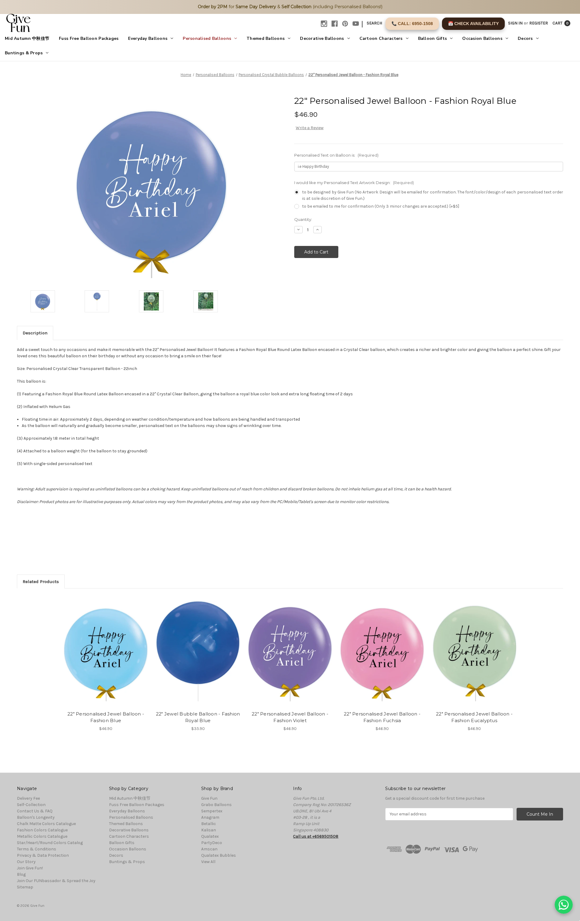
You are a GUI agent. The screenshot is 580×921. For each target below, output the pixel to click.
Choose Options (106, 656)
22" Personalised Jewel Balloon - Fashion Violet (290, 717)
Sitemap (25, 887)
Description (35, 333)
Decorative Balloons (322, 38)
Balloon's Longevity (36, 817)
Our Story (26, 861)
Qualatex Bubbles (218, 855)
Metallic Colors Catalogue (42, 836)
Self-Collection (31, 804)
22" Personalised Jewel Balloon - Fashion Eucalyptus (474, 717)
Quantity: (303, 219)
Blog (21, 874)
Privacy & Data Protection (43, 855)
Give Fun (209, 798)
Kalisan (208, 830)
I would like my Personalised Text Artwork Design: (354, 182)
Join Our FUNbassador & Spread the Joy (56, 880)
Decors (525, 38)
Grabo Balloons (216, 804)
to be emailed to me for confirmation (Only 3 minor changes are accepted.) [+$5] (380, 206)
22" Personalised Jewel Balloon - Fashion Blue (105, 717)
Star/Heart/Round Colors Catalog (50, 842)
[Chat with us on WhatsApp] (564, 905)
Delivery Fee (28, 798)
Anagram (210, 817)
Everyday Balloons (147, 38)
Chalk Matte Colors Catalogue (46, 823)
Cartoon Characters (381, 38)
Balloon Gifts (432, 38)
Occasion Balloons (482, 38)
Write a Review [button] (310, 127)
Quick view (100, 645)
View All (208, 861)
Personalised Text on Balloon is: (336, 155)
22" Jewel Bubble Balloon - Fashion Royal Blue (198, 717)
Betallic (208, 823)
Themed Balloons (265, 38)
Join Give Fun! (30, 868)
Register (538, 23)
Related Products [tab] (41, 581)
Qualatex (210, 836)
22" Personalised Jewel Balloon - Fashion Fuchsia (382, 717)
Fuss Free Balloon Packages (88, 38)
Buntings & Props (24, 53)
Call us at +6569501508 (315, 836)
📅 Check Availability (473, 23)
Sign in (515, 23)
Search (374, 23)
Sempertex (211, 811)
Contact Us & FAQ (35, 811)
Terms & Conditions (36, 849)
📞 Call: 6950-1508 (412, 23)
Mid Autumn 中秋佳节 (27, 38)
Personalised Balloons (207, 38)
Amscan (209, 849)
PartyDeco (211, 842)
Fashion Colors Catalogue (42, 830)
